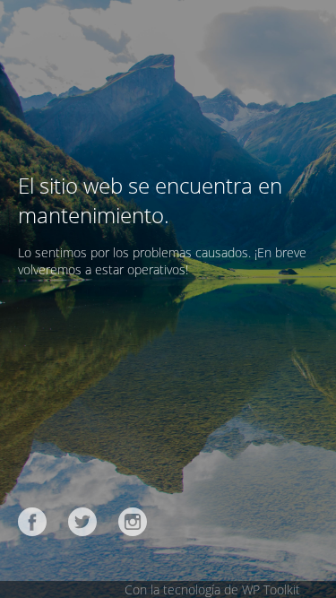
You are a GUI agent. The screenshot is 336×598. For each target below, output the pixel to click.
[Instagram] (132, 521)
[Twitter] (82, 521)
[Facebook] (32, 521)
